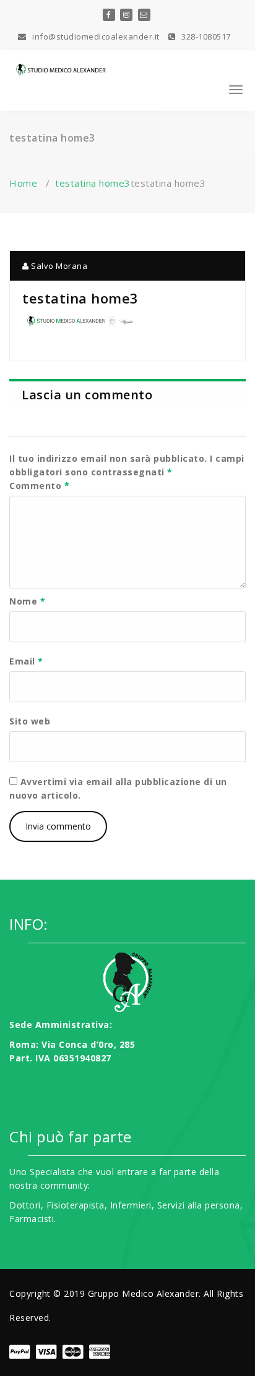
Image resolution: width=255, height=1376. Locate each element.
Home (23, 183)
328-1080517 (205, 36)
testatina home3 (93, 183)
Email (26, 661)
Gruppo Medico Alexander (143, 1293)
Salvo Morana (58, 265)
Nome (27, 601)
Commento (39, 485)
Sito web (29, 721)
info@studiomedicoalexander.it (95, 36)
